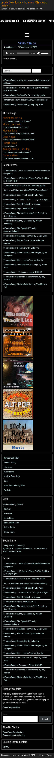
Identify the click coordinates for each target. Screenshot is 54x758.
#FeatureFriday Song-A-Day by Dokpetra (21, 248)
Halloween (7, 513)
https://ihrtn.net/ (10, 146)
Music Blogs (8, 518)
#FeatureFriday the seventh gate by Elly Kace (23, 104)
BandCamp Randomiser (13, 732)
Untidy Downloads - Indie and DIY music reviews (24, 4)
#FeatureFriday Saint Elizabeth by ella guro (22, 204)
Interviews (7, 467)
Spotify (6, 747)
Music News (8, 472)
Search (6, 714)
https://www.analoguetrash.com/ (17, 152)
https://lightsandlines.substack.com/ (18, 140)
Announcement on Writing (14, 735)
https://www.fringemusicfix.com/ (17, 121)
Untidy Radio (9, 527)
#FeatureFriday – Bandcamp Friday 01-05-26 (22, 272)
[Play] (7, 53)
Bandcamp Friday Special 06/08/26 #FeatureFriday (25, 100)
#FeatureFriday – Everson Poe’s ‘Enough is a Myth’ (25, 199)
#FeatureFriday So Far (13, 504)
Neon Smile (27, 43)
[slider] (45, 53)
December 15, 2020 (28, 47)
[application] (27, 53)
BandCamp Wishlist (11, 707)
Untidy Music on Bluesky (14, 545)
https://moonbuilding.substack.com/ (18, 133)
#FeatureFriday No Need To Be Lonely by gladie (24, 95)
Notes (6, 481)
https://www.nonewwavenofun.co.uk (18, 158)
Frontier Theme (45, 755)
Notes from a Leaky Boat (14, 485)
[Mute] (38, 53)
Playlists (7, 490)
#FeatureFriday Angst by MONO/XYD (19, 208)
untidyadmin (11, 47)
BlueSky (7, 509)
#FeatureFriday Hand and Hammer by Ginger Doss (25, 236)
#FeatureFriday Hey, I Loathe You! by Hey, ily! (23, 260)
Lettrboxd (37, 548)
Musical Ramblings (11, 476)
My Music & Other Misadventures (17, 548)
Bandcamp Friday (11, 458)
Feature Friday (9, 462)
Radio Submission (11, 523)
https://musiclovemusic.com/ (15, 127)
